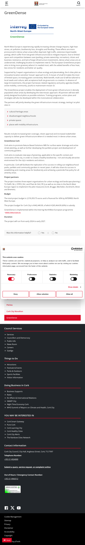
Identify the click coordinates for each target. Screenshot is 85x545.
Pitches (10, 305)
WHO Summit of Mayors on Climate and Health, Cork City (30, 407)
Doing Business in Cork (16, 385)
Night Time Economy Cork (18, 404)
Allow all (69, 294)
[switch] (32, 279)
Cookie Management (12, 517)
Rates (9, 395)
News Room (12, 344)
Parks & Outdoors (14, 371)
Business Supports (15, 391)
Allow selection (42, 294)
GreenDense (12, 318)
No (56, 233)
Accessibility (9, 532)
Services (10, 334)
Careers (10, 347)
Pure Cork (11, 425)
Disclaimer (8, 528)
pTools (17, 541)
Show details (73, 287)
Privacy (7, 524)
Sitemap (7, 520)
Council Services (13, 328)
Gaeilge (10, 350)
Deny (16, 294)
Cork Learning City (14, 428)
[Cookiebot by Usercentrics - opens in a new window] (72, 249)
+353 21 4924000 (11, 459)
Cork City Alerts (13, 434)
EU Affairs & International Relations (21, 398)
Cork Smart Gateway (15, 421)
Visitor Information (15, 377)
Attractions (11, 364)
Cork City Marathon (15, 311)
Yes (42, 233)
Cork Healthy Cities (15, 431)
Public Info (11, 341)
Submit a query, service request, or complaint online (27, 467)
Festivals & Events (14, 368)
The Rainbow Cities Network (18, 437)
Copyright (8, 535)
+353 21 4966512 (11, 479)
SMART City (11, 401)
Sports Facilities (13, 374)
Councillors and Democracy (18, 338)
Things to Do (11, 358)
